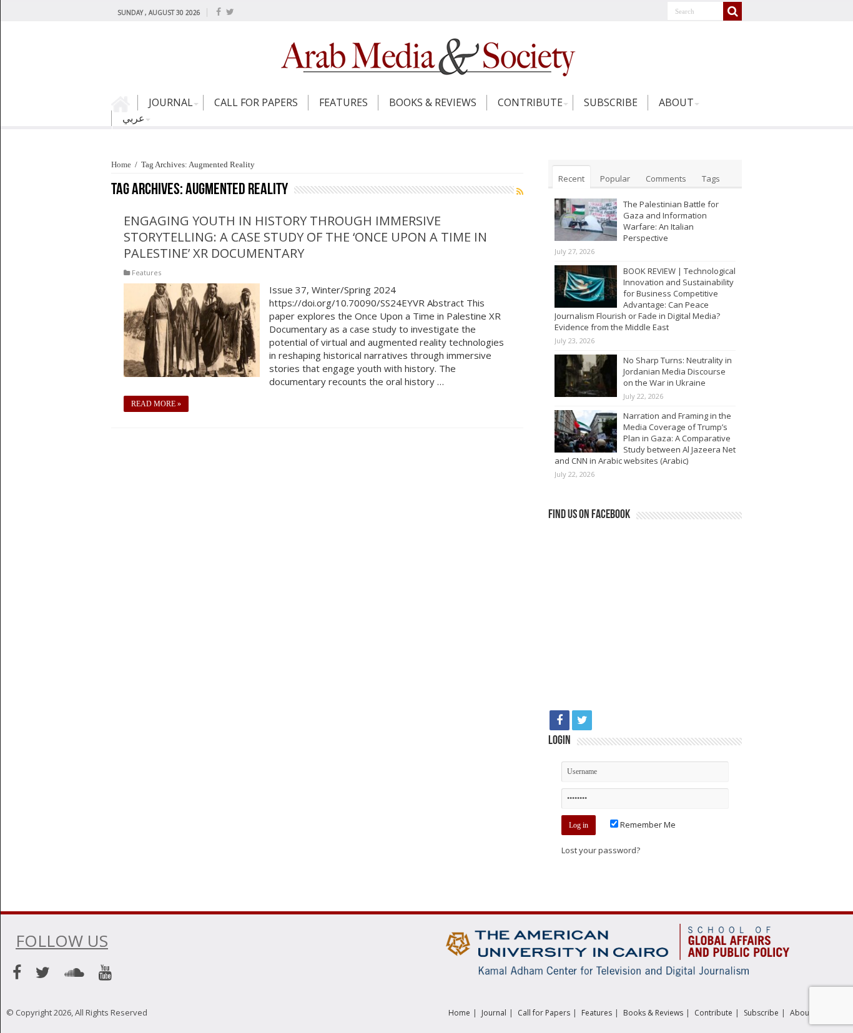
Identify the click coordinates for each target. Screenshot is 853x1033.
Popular (615, 178)
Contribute (530, 102)
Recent (571, 178)
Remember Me (647, 824)
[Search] (732, 11)
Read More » (156, 403)
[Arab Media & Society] (426, 56)
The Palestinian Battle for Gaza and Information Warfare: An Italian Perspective (671, 220)
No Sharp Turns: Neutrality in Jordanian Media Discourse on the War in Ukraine (677, 371)
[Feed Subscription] (519, 191)
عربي (133, 118)
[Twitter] (230, 11)
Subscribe (611, 102)
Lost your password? (600, 850)
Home (124, 108)
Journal (171, 102)
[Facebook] (218, 11)
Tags (711, 178)
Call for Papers (256, 102)
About (676, 102)
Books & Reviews (432, 102)
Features (343, 102)
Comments (666, 178)
